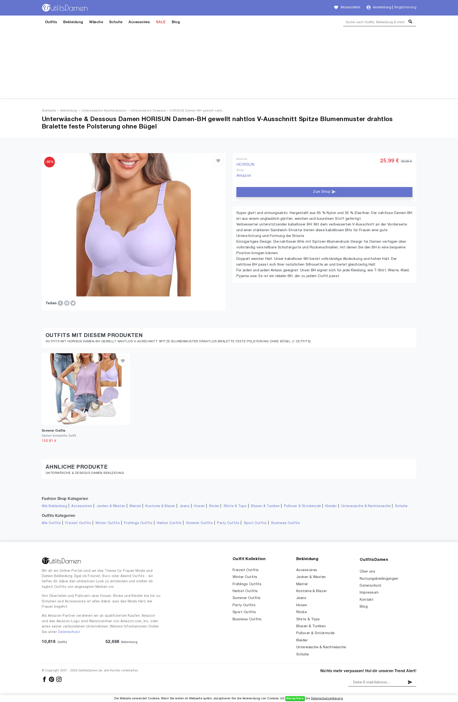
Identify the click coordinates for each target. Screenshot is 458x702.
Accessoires (139, 22)
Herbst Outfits (169, 523)
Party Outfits (228, 523)
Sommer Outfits (199, 523)
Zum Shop (322, 191)
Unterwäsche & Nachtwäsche (366, 506)
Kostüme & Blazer (160, 506)
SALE (161, 22)
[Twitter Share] (73, 303)
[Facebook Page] (45, 679)
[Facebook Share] (61, 303)
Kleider (331, 506)
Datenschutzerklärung (327, 698)
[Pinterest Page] (52, 679)
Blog (176, 22)
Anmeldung (382, 7)
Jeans (185, 506)
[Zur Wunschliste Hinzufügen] (218, 160)
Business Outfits (285, 523)
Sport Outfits (255, 523)
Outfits (51, 22)
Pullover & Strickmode (302, 506)
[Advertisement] (229, 64)
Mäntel (135, 506)
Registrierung (405, 7)
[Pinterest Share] (67, 303)
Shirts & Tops (235, 506)
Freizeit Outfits (78, 523)
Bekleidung (73, 22)
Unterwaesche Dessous (148, 110)
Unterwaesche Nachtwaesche (103, 110)
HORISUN (245, 164)
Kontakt (366, 599)
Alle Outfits (51, 523)
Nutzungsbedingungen (379, 578)
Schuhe (116, 22)
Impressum (369, 592)
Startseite (49, 110)
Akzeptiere (295, 698)
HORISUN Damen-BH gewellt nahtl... (197, 110)
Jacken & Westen (110, 506)
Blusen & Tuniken (265, 506)
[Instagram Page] (59, 679)
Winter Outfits (107, 523)
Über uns (367, 571)
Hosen (199, 506)
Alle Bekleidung (54, 506)
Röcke (214, 506)
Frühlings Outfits (138, 523)
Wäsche (96, 22)
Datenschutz (69, 632)
